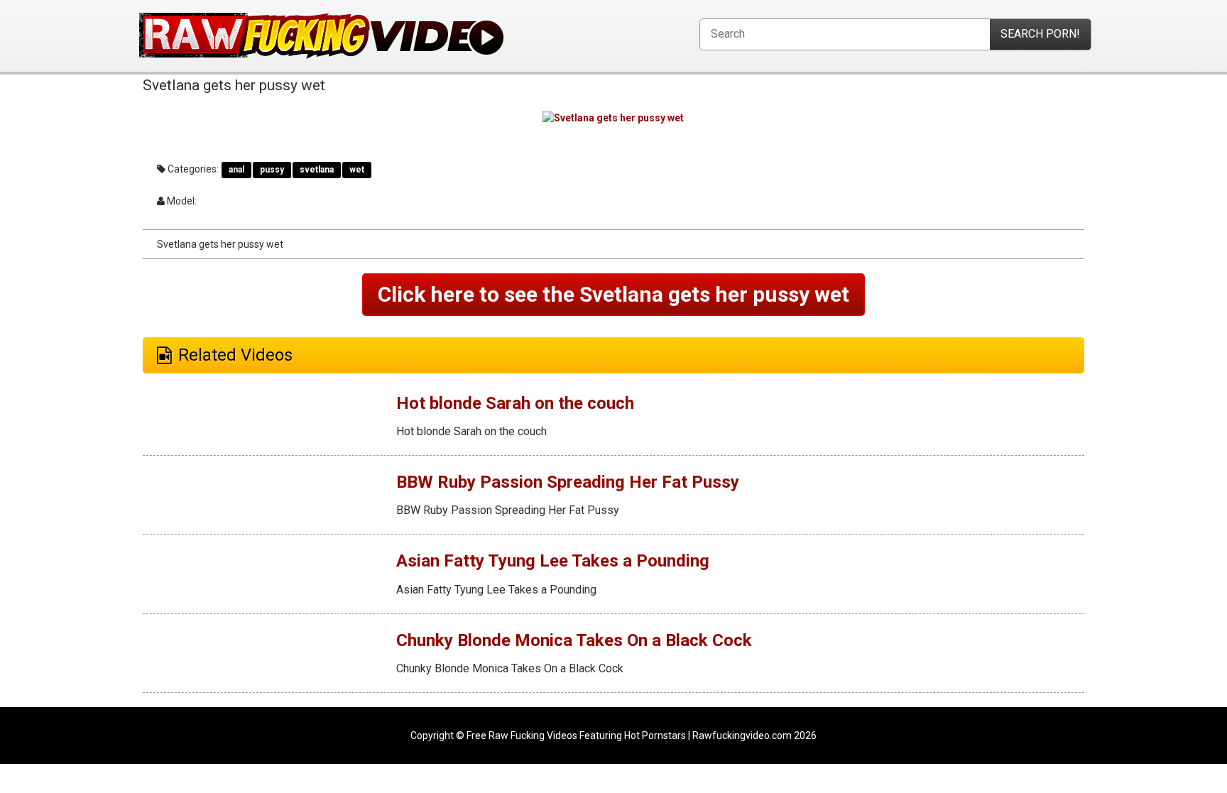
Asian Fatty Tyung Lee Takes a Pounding (552, 561)
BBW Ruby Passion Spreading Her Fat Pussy (567, 482)
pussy (272, 170)
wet (356, 170)
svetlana (317, 170)
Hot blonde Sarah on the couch (515, 403)
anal (236, 170)
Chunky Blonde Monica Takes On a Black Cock (574, 640)
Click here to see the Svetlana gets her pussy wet (613, 294)
